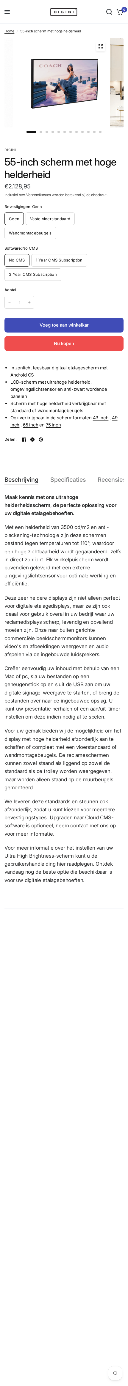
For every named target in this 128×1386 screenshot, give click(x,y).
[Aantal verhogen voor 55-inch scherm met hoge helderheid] (29, 302)
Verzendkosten (38, 195)
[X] (32, 439)
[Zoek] (109, 12)
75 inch (53, 425)
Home (9, 31)
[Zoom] (100, 46)
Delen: (10, 439)
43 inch (101, 417)
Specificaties (68, 479)
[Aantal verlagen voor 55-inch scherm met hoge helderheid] (9, 302)
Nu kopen (64, 343)
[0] (119, 12)
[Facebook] (24, 439)
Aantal (10, 289)
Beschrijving (21, 479)
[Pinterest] (40, 439)
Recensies (112, 479)
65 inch (30, 425)
